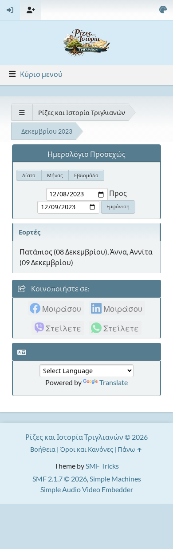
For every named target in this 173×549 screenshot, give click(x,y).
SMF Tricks (102, 465)
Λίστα (28, 175)
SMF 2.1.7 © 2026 (59, 478)
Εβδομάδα (86, 175)
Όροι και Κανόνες (86, 449)
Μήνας (55, 175)
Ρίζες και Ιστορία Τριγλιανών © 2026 (86, 437)
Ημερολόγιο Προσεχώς (86, 154)
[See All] (22, 112)
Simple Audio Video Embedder (86, 489)
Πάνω (127, 449)
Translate (113, 382)
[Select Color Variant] (163, 10)
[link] (56, 308)
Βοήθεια (42, 449)
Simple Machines (115, 478)
